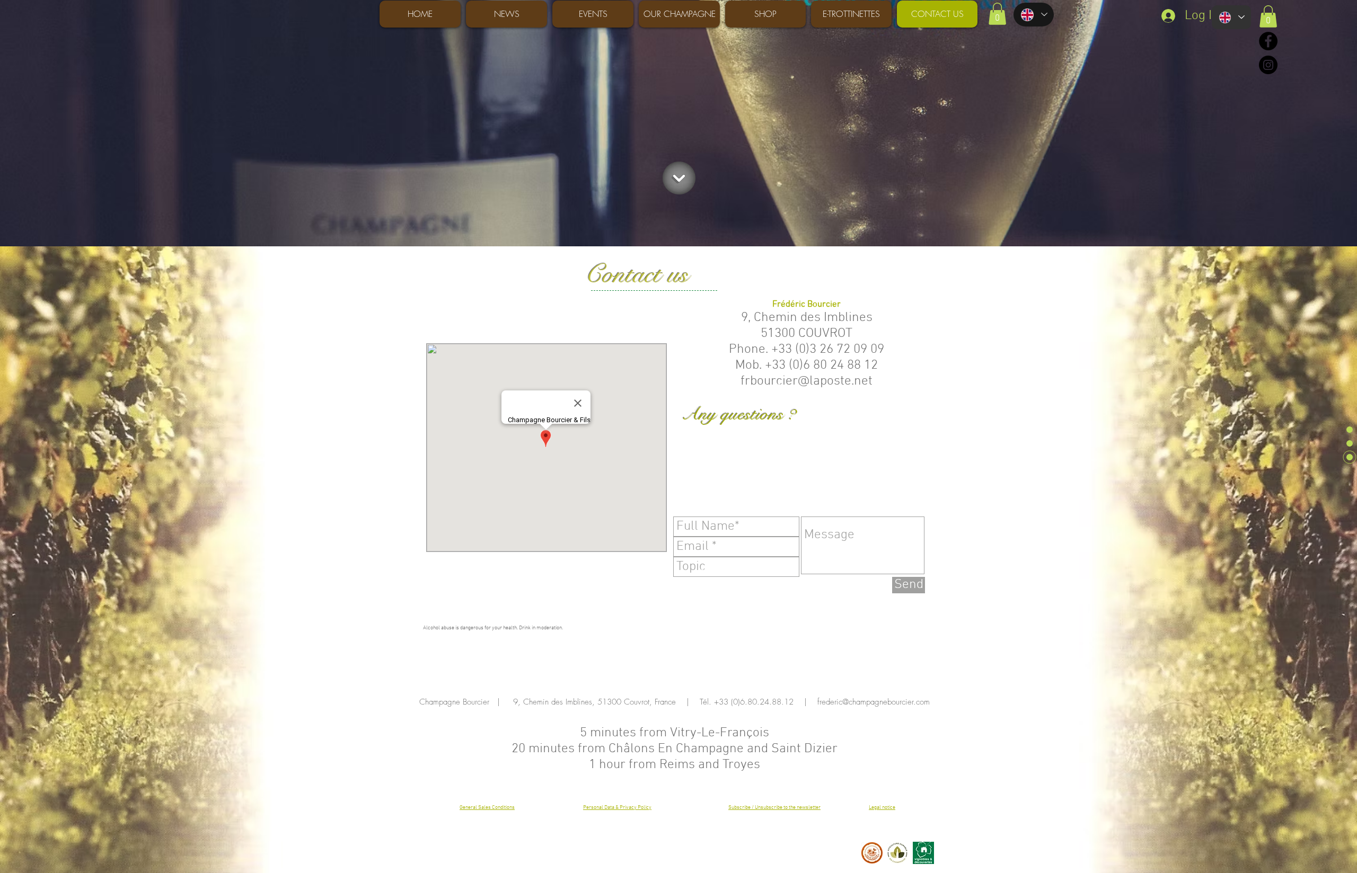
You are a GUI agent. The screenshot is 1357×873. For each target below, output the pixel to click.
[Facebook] (1268, 41)
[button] (997, 14)
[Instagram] (1268, 65)
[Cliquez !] (679, 178)
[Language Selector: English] (1034, 14)
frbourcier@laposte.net (807, 381)
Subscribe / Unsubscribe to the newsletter (774, 807)
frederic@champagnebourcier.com (873, 702)
